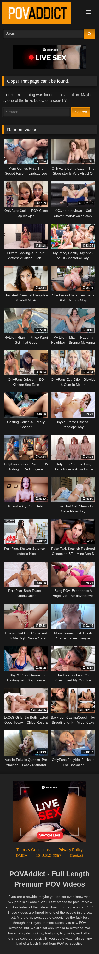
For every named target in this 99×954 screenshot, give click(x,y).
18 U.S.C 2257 (48, 856)
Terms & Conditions (33, 850)
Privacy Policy (70, 850)
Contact (76, 856)
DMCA (21, 856)
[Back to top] (84, 939)
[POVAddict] (40, 13)
